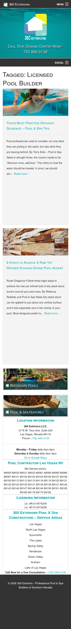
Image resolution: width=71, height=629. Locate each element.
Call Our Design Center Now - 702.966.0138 (35, 48)
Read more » (21, 173)
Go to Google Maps (35, 457)
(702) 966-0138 (40, 438)
